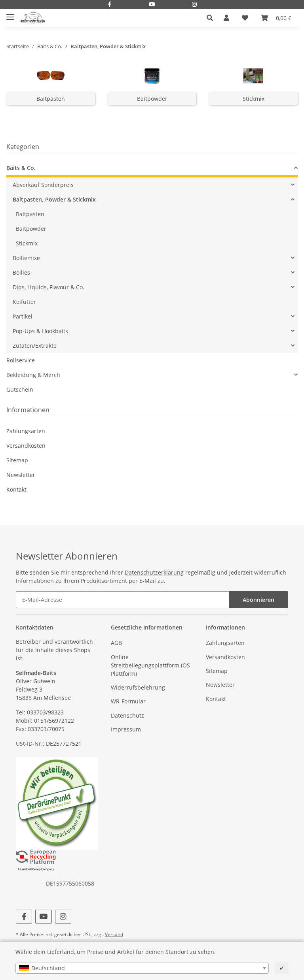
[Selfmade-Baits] (33, 18)
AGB (116, 642)
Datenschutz (127, 715)
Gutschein (19, 389)
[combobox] (142, 968)
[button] (212, 18)
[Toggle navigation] (10, 14)
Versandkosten (26, 445)
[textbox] (142, 968)
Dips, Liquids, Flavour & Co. (48, 287)
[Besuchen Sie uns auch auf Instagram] (194, 5)
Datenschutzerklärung (154, 572)
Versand (114, 934)
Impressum (126, 729)
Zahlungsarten (25, 431)
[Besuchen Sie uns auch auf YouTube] (152, 5)
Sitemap (17, 460)
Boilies (21, 272)
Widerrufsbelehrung (138, 687)
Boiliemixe (26, 258)
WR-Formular (128, 701)
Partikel (22, 316)
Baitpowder (152, 98)
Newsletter (20, 475)
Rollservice (20, 360)
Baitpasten (50, 98)
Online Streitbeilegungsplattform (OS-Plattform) (151, 665)
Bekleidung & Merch (33, 375)
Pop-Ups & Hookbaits (40, 331)
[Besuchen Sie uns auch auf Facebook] (110, 5)
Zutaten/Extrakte (35, 345)
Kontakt (16, 489)
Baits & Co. (21, 168)
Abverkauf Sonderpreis (43, 184)
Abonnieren (258, 599)
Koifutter (24, 301)
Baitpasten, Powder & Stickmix (54, 199)
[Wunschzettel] (245, 18)
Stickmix (253, 98)
